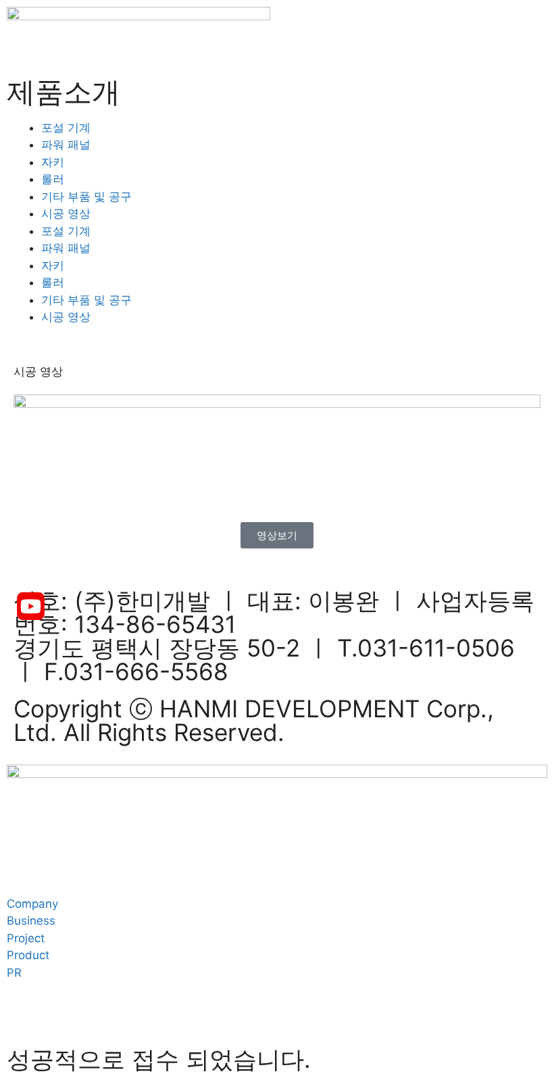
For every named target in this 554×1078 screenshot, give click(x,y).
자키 (52, 162)
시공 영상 (66, 213)
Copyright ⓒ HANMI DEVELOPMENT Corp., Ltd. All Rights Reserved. (254, 720)
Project (26, 938)
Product (28, 955)
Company (32, 903)
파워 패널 (66, 144)
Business (31, 920)
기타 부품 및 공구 (86, 196)
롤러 (52, 179)
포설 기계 (66, 127)
